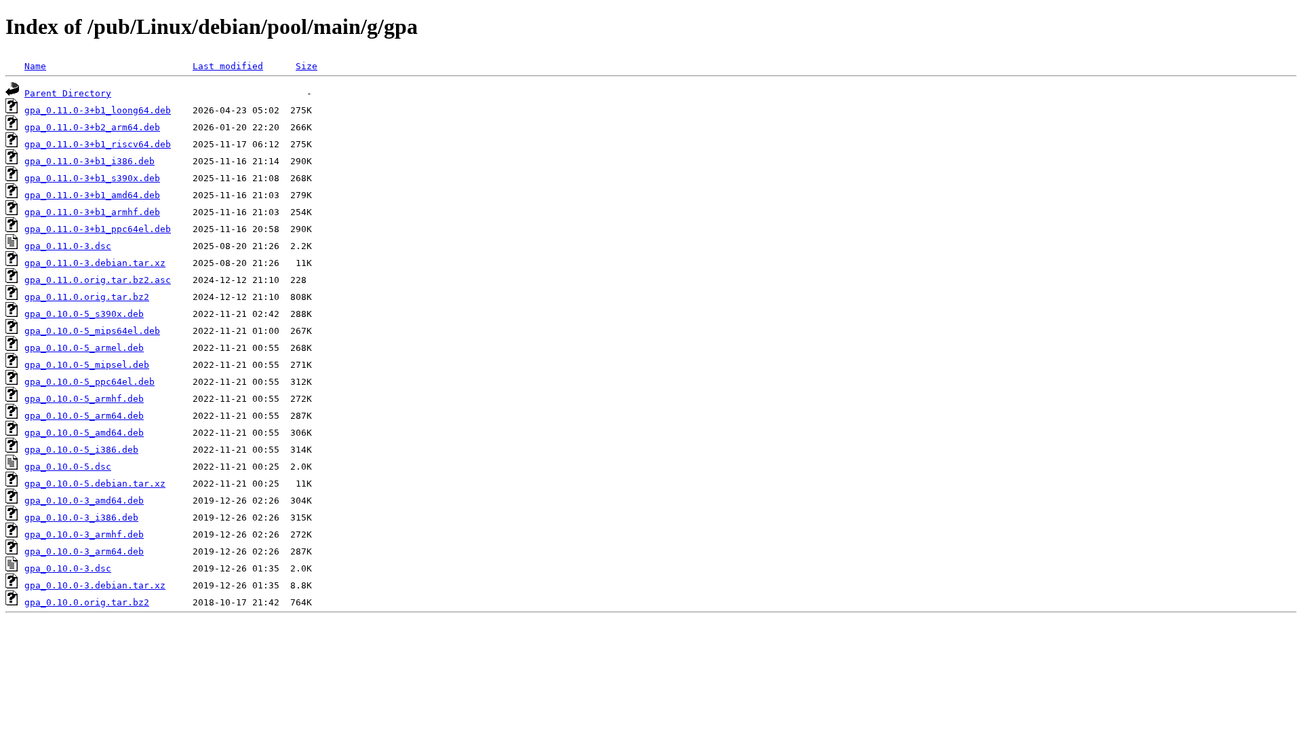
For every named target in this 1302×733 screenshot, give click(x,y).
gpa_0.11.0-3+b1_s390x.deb (92, 178)
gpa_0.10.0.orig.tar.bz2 (86, 602)
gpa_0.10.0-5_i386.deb (81, 450)
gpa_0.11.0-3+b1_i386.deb (89, 161)
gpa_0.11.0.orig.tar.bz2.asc (97, 280)
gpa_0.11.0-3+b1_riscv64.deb (97, 144)
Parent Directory (67, 93)
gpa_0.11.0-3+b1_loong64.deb (97, 110)
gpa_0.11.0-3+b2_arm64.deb (92, 127)
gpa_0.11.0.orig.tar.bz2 (86, 297)
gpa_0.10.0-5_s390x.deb (84, 314)
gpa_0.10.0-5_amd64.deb (84, 433)
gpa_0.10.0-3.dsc (67, 568)
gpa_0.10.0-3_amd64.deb (84, 500)
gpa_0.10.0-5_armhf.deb (84, 399)
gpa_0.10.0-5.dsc (67, 467)
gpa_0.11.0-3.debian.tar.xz (94, 263)
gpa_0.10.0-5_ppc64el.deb (89, 382)
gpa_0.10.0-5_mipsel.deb (86, 365)
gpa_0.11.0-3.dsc (67, 246)
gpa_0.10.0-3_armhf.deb (84, 534)
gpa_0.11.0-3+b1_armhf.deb (92, 212)
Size (306, 66)
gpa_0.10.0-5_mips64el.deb (92, 331)
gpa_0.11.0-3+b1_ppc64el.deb (97, 229)
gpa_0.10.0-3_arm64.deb (84, 551)
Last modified (228, 66)
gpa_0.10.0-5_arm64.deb (84, 416)
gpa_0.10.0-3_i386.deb (81, 517)
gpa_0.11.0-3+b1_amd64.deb (92, 195)
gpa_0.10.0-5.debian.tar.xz (94, 483)
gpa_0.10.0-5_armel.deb (84, 348)
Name (35, 66)
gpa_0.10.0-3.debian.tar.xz (94, 585)
